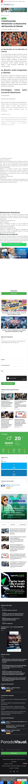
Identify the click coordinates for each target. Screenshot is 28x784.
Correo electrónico (5, 365)
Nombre (3, 359)
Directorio (6, 763)
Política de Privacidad (15, 765)
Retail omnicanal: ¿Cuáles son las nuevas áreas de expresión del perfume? (13, 708)
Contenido (14, 291)
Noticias (7, 15)
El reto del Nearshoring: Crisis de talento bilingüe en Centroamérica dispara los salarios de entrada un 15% (20, 404)
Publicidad (16, 768)
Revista (11, 763)
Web (2, 371)
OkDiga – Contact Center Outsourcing (13, 485)
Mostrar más (14, 293)
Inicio (3, 15)
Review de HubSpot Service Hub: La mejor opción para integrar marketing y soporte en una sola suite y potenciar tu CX (20, 423)
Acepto (19, 780)
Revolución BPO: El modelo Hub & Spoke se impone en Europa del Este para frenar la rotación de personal (7, 403)
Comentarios (23, 524)
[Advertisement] (14, 141)
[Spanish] (23, 763)
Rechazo (24, 780)
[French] (26, 763)
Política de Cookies (6, 765)
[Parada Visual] (8, 4)
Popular (4, 524)
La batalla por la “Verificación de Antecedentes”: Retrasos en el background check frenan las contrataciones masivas (18, 564)
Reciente (13, 524)
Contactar (11, 768)
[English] (25, 763)
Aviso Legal (23, 765)
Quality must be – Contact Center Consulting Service (15, 726)
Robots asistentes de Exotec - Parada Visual (10, 706)
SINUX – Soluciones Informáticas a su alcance (16, 722)
